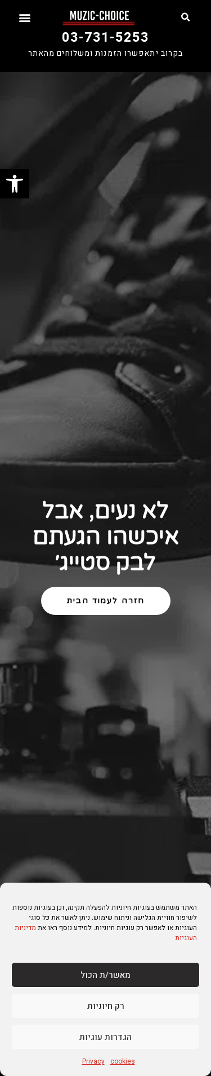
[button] (185, 17)
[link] (14, 183)
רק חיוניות (105, 1006)
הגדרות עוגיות (105, 1037)
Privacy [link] (93, 1061)
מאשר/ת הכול (105, 975)
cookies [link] (122, 1061)
